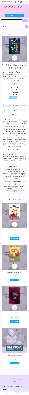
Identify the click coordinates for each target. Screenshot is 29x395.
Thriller (4, 106)
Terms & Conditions (7, 386)
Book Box (15, 92)
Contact (4, 389)
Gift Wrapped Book (16, 87)
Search (25, 20)
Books (16, 105)
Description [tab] (8, 110)
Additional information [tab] (18, 110)
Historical (20, 105)
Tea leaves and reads (13, 106)
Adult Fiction (11, 105)
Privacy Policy (18, 386)
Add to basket (13, 97)
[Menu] (26, 2)
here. (16, 178)
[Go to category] (26, 26)
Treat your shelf (22, 106)
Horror (23, 105)
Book (15, 83)
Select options (14, 238)
